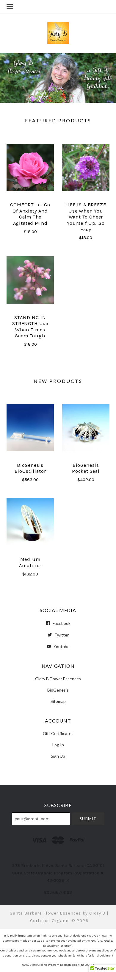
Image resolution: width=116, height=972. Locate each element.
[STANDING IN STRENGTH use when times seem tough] (30, 280)
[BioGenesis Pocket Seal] (85, 428)
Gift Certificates (58, 733)
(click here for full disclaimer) (93, 955)
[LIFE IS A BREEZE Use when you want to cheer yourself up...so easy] (85, 167)
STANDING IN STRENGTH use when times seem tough (30, 327)
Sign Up (58, 755)
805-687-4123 (58, 892)
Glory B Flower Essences (58, 678)
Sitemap (58, 701)
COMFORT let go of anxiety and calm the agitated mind (30, 214)
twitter (61, 634)
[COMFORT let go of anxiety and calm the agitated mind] (30, 167)
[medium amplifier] (30, 522)
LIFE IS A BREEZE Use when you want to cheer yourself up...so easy (85, 217)
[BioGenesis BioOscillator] (30, 428)
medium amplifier (30, 562)
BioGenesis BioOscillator (30, 468)
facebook (61, 623)
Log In (58, 744)
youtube (61, 646)
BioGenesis (58, 689)
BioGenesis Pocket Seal (86, 468)
